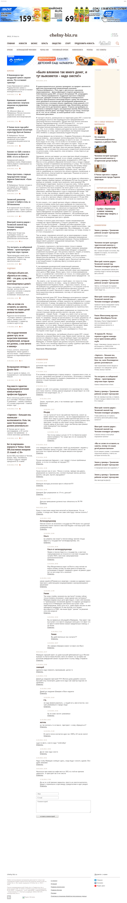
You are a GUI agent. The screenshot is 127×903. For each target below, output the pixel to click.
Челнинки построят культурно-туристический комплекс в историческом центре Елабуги (106, 158)
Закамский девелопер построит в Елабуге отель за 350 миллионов (18, 202)
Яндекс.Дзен (101, 886)
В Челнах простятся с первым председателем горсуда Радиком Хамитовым (107, 177)
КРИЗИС (10, 49)
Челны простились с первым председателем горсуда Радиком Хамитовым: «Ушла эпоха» (19, 178)
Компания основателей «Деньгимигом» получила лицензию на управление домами (18, 104)
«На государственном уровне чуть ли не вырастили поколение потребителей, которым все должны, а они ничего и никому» (19, 339)
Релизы (90, 49)
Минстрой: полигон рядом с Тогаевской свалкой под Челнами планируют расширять (19, 226)
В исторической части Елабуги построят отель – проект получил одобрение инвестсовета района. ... (19, 210)
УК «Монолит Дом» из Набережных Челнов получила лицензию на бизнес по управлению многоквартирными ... (19, 114)
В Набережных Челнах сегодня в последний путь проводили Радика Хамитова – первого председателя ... (19, 188)
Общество (56, 43)
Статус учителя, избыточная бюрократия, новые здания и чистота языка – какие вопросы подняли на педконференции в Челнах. (19, 353)
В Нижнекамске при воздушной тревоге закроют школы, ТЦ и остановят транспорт (19, 79)
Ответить (39, 367)
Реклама (53, 893)
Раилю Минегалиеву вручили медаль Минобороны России (106, 316)
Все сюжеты (101, 49)
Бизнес (34, 43)
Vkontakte (100, 883)
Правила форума (56, 890)
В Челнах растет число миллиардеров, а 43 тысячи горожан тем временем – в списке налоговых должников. (18, 432)
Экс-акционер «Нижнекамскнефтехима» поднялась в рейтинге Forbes (106, 139)
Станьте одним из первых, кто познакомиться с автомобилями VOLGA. (19, 375)
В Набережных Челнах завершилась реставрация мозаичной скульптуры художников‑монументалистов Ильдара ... (18, 139)
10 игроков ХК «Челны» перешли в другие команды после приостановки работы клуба (105, 337)
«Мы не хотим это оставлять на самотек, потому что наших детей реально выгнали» (18, 308)
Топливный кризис (60, 49)
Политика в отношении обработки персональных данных (69, 896)
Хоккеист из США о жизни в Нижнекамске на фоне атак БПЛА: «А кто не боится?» (18, 154)
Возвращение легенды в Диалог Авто (18, 368)
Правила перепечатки (58, 887)
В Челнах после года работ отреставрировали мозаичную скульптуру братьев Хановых (19, 129)
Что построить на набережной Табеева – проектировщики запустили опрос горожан (19, 249)
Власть (45, 43)
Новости (23, 43)
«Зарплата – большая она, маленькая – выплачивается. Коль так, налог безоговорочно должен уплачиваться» (19, 420)
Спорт (68, 43)
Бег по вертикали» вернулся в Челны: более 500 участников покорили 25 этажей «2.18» (19, 448)
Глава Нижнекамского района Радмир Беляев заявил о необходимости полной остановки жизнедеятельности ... (19, 88)
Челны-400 (44, 49)
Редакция (54, 884)
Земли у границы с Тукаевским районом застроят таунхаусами (107, 231)
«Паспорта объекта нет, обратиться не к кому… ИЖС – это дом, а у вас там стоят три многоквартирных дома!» (19, 278)
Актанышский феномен (26, 49)
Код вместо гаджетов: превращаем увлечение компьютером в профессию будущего (18, 390)
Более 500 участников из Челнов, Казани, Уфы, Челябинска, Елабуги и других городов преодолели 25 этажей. (19, 458)
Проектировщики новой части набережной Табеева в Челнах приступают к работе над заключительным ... (18, 258)
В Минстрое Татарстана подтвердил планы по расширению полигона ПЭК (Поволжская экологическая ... (18, 235)
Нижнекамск (77, 49)
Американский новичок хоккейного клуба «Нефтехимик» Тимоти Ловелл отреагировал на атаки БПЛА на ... (19, 163)
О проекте (54, 880)
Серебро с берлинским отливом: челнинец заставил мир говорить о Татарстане (107, 212)
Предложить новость (84, 43)
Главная (11, 43)
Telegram (100, 880)
